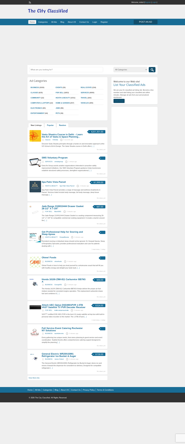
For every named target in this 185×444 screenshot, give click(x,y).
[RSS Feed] (30, 2)
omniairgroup (58, 161)
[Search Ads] (152, 69)
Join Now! (119, 101)
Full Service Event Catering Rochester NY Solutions (62, 329)
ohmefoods (58, 261)
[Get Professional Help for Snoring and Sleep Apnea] (35, 242)
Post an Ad (145, 22)
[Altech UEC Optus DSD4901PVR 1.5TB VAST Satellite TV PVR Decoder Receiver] (35, 311)
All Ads (54, 22)
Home (32, 22)
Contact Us (84, 22)
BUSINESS (35, 87)
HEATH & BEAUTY (63, 98)
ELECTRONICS (36, 108)
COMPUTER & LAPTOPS (40, 103)
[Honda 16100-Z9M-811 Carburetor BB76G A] (35, 289)
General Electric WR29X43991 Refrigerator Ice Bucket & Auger (59, 355)
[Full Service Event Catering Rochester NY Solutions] (35, 338)
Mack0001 (57, 211)
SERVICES (85, 93)
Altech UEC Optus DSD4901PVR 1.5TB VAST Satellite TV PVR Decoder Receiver (63, 306)
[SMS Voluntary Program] (35, 167)
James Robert (59, 359)
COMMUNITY (36, 98)
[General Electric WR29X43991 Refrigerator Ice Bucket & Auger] (35, 364)
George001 (58, 284)
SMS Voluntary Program (55, 157)
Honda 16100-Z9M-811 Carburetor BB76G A (64, 280)
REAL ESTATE (86, 87)
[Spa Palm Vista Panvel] (35, 192)
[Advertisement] (92, 45)
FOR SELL (60, 93)
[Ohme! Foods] (35, 267)
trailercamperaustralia (61, 310)
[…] (93, 146)
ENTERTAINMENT (37, 113)
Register (148, 2)
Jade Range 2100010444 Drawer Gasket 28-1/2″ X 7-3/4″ (63, 207)
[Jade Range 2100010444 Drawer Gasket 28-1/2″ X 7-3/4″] (35, 216)
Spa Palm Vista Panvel (54, 182)
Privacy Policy (89, 390)
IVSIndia (55, 140)
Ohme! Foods (49, 257)
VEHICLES (85, 103)
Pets (58, 113)
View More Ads (34, 378)
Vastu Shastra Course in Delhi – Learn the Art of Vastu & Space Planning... (62, 135)
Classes (34, 93)
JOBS (58, 108)
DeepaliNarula (64, 237)
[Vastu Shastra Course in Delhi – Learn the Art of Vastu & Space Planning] (35, 141)
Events (59, 87)
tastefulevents (59, 333)
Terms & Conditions (105, 390)
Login (154, 2)
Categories (43, 22)
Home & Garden (63, 103)
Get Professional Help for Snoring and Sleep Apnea (62, 233)
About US (72, 22)
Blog (62, 22)
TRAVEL (84, 98)
